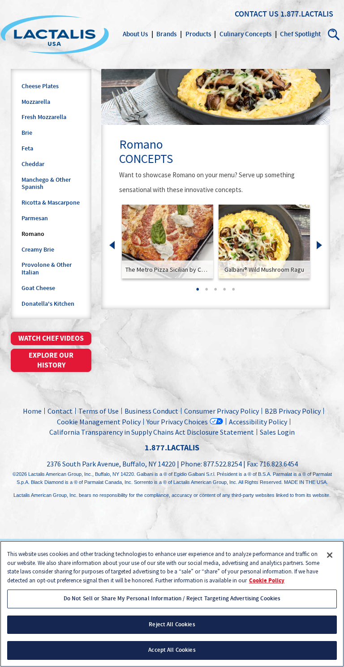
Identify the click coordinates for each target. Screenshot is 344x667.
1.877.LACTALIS (306, 14)
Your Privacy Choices (177, 421)
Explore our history (51, 360)
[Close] (330, 555)
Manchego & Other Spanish (46, 184)
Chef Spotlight (300, 34)
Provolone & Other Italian (47, 269)
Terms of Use (98, 411)
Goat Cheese (38, 288)
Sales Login (276, 432)
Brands (166, 34)
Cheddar (33, 164)
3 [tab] (215, 291)
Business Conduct (151, 411)
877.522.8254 (222, 463)
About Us (135, 34)
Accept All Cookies (171, 650)
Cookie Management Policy (99, 422)
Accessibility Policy (258, 422)
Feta (27, 149)
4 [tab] (224, 291)
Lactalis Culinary (54, 34)
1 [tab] (197, 291)
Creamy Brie (38, 250)
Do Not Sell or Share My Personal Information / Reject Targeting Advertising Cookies (172, 598)
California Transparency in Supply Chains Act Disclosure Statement (151, 432)
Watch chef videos (51, 338)
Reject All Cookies (172, 624)
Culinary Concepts (245, 34)
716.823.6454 (278, 463)
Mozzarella (36, 102)
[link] (167, 241)
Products (198, 34)
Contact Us (257, 14)
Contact (60, 411)
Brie (27, 133)
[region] (172, 604)
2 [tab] (206, 291)
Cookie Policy (266, 581)
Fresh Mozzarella (44, 117)
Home (32, 411)
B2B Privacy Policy (293, 411)
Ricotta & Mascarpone (51, 203)
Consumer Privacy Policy (221, 411)
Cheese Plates (40, 86)
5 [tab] (233, 291)
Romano (33, 234)
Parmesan (35, 218)
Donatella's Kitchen (48, 304)
